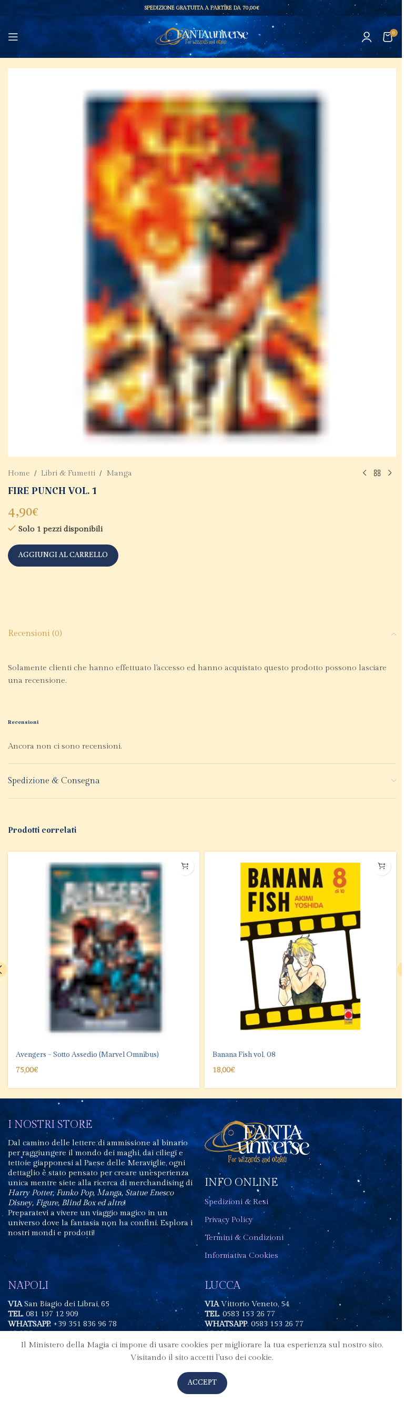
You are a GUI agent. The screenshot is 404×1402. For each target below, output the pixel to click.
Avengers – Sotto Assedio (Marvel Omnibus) (87, 1054)
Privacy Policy (228, 1219)
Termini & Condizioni (244, 1237)
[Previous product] (364, 473)
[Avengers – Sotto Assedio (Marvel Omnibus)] (103, 947)
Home (19, 473)
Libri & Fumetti (68, 473)
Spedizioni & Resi (236, 1201)
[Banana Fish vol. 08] (300, 947)
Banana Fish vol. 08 (244, 1054)
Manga (119, 473)
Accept (202, 1382)
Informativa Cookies (241, 1255)
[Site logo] (202, 36)
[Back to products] (377, 473)
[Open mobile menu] (13, 36)
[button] (185, 866)
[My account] (366, 36)
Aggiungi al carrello (63, 555)
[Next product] (389, 473)
